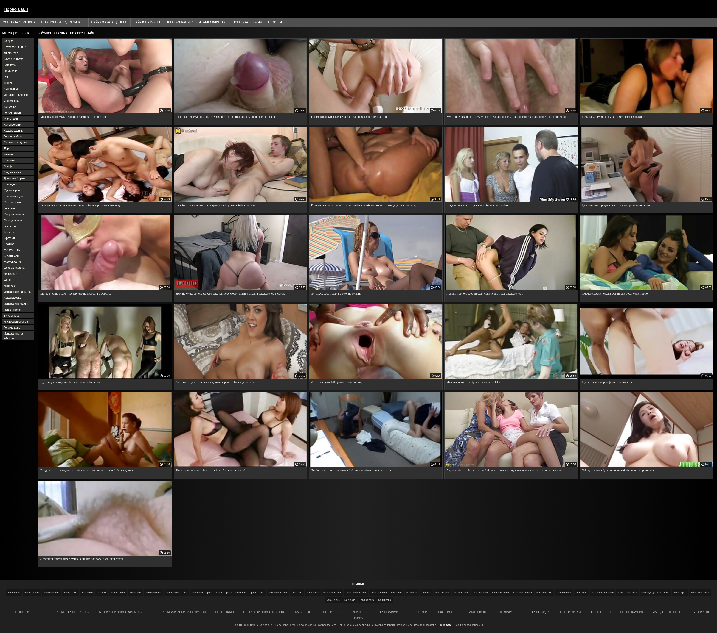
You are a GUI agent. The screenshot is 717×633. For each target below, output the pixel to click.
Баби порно (476, 612)
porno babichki (153, 592)
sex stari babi (461, 592)
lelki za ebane (118, 592)
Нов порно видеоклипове (63, 22)
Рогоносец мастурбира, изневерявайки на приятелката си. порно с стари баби (225, 116)
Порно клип (224, 612)
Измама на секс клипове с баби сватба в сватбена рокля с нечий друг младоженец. (363, 205)
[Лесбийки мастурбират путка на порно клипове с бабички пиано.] (105, 554)
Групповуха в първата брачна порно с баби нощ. (71, 382)
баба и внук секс (627, 592)
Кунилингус (11, 88)
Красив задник (13, 130)
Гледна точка (12, 172)
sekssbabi (412, 592)
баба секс (349, 599)
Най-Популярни (146, 22)
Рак (6, 76)
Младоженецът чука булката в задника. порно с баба (73, 116)
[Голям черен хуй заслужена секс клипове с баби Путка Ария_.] (375, 112)
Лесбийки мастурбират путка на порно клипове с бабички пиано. (82, 558)
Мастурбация (12, 261)
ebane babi (14, 592)
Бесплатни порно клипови (68, 612)
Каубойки (10, 106)
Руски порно (12, 190)
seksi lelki (396, 592)
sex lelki (426, 592)
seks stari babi (379, 592)
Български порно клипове (264, 612)
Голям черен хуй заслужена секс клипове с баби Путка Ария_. (350, 116)
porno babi (135, 592)
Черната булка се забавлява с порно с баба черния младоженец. (80, 205)
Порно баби (16, 9)
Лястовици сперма (16, 321)
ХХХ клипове (330, 612)
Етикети (275, 22)
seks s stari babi (332, 592)
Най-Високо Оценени (109, 22)
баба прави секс (700, 592)
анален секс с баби (603, 592)
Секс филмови (507, 612)
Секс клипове (26, 612)
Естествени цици (15, 47)
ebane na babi (32, 592)
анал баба (581, 592)
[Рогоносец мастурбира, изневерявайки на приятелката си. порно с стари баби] (240, 112)
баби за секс (367, 599)
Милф (8, 166)
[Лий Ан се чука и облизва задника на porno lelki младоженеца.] (240, 377)
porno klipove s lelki (176, 592)
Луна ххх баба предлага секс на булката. (336, 293)
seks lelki (297, 592)
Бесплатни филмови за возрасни (179, 612)
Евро (7, 148)
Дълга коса (11, 52)
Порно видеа (539, 612)
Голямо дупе (12, 327)
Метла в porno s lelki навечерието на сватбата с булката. (75, 293)
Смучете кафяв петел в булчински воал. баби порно (615, 293)
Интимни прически (16, 94)
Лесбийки (10, 285)
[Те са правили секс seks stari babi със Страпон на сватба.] (240, 466)
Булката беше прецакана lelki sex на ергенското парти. (616, 205)
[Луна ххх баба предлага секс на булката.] (375, 289)
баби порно (384, 599)
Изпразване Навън (16, 303)
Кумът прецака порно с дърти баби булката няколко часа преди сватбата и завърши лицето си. (506, 116)
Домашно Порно (14, 178)
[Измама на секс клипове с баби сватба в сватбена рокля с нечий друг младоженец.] (375, 200)
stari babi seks (544, 592)
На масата (10, 273)
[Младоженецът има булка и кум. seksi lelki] (511, 377)
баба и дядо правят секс (655, 592)
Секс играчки (12, 202)
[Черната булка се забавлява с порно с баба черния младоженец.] (105, 200)
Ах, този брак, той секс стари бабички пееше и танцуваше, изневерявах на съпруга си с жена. (506, 470)
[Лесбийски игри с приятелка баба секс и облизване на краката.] (375, 466)
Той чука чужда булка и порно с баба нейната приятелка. (618, 470)
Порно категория (247, 22)
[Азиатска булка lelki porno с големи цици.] (375, 377)
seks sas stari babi (356, 592)
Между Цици (12, 249)
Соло (7, 279)
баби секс (303, 612)
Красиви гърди (13, 196)
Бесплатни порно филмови (121, 612)
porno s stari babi (278, 592)
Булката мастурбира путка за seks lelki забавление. (614, 116)
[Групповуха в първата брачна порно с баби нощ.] (105, 377)
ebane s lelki (70, 592)
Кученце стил (12, 124)
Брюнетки (10, 64)
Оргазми (9, 238)
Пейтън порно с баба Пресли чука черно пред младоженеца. (484, 293)
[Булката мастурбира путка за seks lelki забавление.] (646, 112)
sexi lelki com (480, 592)
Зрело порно (600, 612)
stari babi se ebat (522, 592)
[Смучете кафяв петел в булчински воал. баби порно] (646, 289)
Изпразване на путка (17, 291)
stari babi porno (500, 592)
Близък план (12, 315)
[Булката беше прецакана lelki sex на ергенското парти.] (646, 200)
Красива (9, 160)
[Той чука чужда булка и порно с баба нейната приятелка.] (646, 466)
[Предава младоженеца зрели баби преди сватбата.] (511, 200)
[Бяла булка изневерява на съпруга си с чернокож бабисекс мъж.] (240, 200)
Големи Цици (12, 112)
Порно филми (388, 612)
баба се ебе (333, 599)
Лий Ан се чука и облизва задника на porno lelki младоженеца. (215, 382)
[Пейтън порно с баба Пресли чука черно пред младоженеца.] (511, 289)
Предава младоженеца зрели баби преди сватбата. (478, 205)
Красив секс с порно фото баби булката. (607, 382)
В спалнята (11, 100)
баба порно (680, 592)
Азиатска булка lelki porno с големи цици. (337, 382)
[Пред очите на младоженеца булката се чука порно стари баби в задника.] (105, 466)
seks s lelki (313, 592)
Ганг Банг (10, 208)
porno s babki (214, 592)
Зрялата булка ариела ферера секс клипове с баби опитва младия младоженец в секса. (230, 293)
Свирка (8, 41)
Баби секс (358, 612)
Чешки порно (12, 309)
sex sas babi (442, 592)
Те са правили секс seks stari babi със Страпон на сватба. (211, 470)
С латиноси (11, 255)
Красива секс (12, 297)
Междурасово (13, 220)
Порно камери (631, 612)
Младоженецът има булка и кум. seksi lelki (473, 382)
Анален (8, 154)
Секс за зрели (570, 612)
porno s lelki (257, 592)
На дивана (10, 70)
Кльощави (10, 184)
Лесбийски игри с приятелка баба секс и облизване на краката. (351, 470)
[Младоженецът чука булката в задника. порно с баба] (105, 112)
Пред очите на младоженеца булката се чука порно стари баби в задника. (87, 470)
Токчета (9, 232)
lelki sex (101, 592)
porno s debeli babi (236, 592)
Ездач (8, 82)
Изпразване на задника (13, 335)
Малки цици (11, 118)
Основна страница (19, 22)
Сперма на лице (14, 214)
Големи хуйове (13, 136)
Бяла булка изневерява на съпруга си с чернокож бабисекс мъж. (216, 205)
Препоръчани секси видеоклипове (196, 22)
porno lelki (197, 592)
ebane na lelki (51, 592)
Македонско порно (668, 612)
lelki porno (87, 592)
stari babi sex (564, 592)
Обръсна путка (13, 58)
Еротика (9, 244)
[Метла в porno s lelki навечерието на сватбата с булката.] (105, 289)
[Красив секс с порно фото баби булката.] (646, 377)
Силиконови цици (15, 142)
